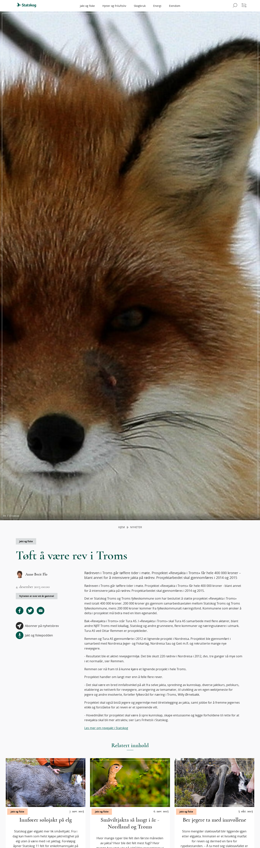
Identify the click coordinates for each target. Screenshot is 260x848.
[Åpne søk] (234, 6)
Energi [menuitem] (157, 6)
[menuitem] (28, 5)
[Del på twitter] (30, 610)
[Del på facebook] (19, 610)
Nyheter (136, 527)
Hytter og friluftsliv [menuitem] (114, 6)
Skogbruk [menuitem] (140, 6)
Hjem (121, 527)
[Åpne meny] (244, 5)
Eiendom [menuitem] (174, 6)
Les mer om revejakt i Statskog (106, 728)
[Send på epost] (40, 610)
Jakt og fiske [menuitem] (87, 6)
